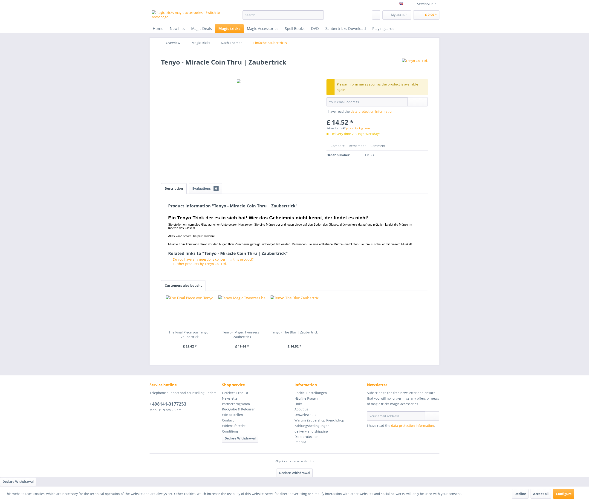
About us (301, 409)
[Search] (319, 15)
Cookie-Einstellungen (310, 393)
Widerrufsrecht (233, 426)
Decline (520, 494)
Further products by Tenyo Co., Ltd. (199, 264)
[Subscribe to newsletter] (432, 416)
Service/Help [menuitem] (426, 4)
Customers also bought (183, 285)
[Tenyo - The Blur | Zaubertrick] (294, 311)
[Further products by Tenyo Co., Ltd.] (415, 67)
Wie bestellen (232, 415)
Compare (337, 146)
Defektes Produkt (235, 393)
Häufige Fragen (306, 398)
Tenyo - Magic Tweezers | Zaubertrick (242, 334)
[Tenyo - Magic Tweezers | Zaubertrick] (242, 311)
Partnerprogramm (236, 404)
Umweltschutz (305, 415)
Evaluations (204, 188)
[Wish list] (376, 15)
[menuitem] (283, 15)
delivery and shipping (311, 431)
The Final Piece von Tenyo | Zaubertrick (190, 334)
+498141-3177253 (168, 404)
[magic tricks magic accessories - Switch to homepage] (186, 16)
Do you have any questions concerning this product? (213, 259)
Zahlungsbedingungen (311, 426)
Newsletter (230, 398)
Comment (377, 146)
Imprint (300, 442)
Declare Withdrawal (240, 438)
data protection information (372, 111)
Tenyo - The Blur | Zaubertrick (294, 332)
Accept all (541, 494)
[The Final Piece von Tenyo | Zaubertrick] (190, 311)
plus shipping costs (358, 128)
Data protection (306, 436)
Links (298, 404)
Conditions (230, 431)
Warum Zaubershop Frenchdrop (319, 420)
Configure (564, 494)
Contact (228, 420)
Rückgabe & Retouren (238, 409)
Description (174, 188)
